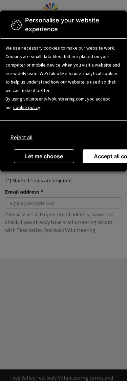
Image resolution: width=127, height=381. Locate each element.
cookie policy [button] (26, 107)
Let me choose (44, 156)
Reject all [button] (21, 137)
